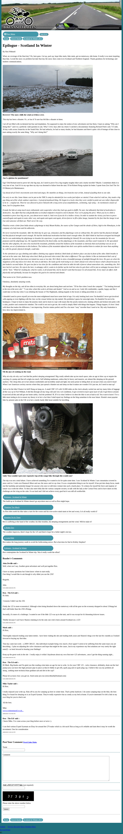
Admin (2, 827)
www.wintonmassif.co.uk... (13, 711)
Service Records (14, 827)
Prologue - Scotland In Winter (15, 497)
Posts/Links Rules (30, 742)
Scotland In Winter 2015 (33, 39)
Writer (8, 830)
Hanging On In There (12, 517)
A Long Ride (9, 538)
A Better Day (9, 528)
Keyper (3, 830)
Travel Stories (16, 39)
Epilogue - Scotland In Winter (15, 548)
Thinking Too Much (11, 507)
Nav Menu (11, 34)
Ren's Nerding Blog (28, 827)
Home (6, 39)
